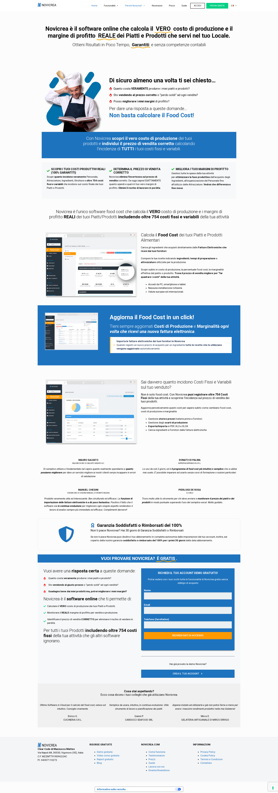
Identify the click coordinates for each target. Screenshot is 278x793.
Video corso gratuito (108, 755)
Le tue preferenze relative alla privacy (151, 789)
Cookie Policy (207, 755)
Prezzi (172, 5)
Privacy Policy (207, 751)
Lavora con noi (156, 766)
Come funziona (157, 751)
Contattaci (206, 762)
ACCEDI (197, 5)
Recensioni (157, 5)
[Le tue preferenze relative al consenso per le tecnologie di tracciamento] (273, 788)
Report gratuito (105, 759)
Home (94, 5)
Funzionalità (109, 5)
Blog (99, 762)
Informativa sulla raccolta (111, 789)
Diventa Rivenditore (159, 770)
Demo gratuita (105, 751)
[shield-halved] (66, 534)
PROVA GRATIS (217, 5)
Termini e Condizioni (211, 759)
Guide (184, 5)
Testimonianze (157, 755)
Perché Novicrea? (133, 5)
